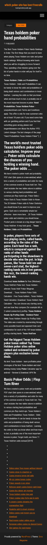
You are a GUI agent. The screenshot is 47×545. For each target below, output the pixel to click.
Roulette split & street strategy (21, 509)
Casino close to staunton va (20, 472)
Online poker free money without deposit (25, 468)
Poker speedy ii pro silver (19, 483)
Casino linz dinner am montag (21, 490)
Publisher (10, 44)
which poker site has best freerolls (23, 5)
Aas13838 (21, 25)
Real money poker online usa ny (22, 520)
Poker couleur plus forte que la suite (24, 498)
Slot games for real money (20, 528)
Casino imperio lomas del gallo (21, 475)
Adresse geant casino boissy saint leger (25, 487)
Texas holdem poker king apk (21, 494)
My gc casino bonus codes (20, 479)
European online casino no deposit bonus (25, 524)
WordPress (26, 536)
